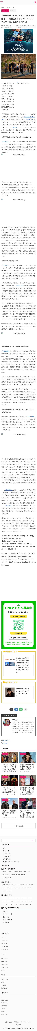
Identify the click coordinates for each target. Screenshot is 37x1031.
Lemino (13, 874)
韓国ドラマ (4, 958)
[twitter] (11, 709)
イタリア (30, 897)
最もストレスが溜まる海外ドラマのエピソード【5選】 (9, 813)
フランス (16, 904)
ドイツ (10, 904)
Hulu (21, 871)
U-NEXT (23, 874)
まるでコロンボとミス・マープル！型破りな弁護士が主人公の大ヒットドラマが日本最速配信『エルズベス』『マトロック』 (22, 665)
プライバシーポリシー (26, 1022)
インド (4, 901)
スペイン (30, 901)
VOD (3, 975)
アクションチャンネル (7, 887)
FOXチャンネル (10, 884)
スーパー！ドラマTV (27, 887)
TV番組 (3, 985)
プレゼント (7, 859)
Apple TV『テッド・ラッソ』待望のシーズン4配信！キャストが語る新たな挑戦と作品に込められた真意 (27, 815)
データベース (5, 949)
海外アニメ (4, 988)
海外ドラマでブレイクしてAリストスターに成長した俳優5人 (27, 767)
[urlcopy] (26, 709)
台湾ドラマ (4, 964)
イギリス (18, 897)
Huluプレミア (27, 871)
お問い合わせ (7, 919)
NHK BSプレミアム (23, 884)
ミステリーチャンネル (7, 890)
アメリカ (12, 897)
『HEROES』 (30, 119)
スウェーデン (23, 901)
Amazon (4, 871)
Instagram (4, 1003)
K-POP (3, 970)
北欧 (27, 904)
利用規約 (16, 1022)
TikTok (3, 1008)
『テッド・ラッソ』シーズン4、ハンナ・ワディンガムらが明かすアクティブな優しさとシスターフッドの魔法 (9, 769)
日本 (31, 904)
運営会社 (6, 922)
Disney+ (16, 871)
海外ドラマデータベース (11, 862)
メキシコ (22, 904)
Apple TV (10, 871)
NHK (16, 884)
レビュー (12, 11)
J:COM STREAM (6, 874)
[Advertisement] (18, 583)
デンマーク (5, 904)
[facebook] (16, 709)
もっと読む (19, 826)
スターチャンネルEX (7, 877)
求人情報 (6, 917)
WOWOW (32, 884)
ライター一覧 (7, 914)
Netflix (18, 874)
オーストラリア (11, 901)
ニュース (6, 851)
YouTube (4, 1006)
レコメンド (6, 740)
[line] (21, 709)
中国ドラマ (4, 961)
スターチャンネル (17, 887)
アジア (3, 954)
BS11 (4, 884)
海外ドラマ (4, 979)
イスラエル (24, 897)
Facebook (4, 1000)
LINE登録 (4, 1014)
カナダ (17, 901)
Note (2, 1011)
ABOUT (5, 911)
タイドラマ (4, 967)
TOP (4, 848)
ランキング (7, 856)
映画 (2, 982)
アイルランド (5, 897)
